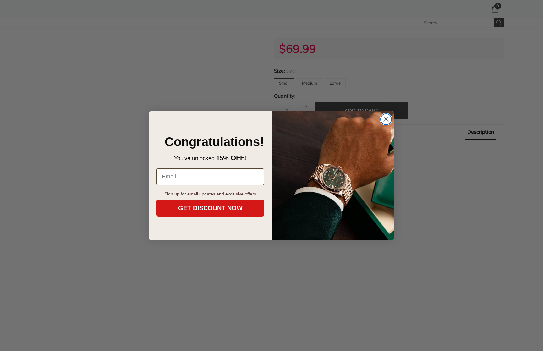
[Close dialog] (386, 119)
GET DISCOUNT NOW (210, 208)
